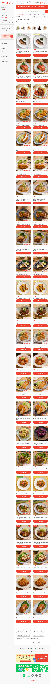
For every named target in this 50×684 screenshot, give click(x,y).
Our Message (22, 2)
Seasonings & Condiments (38, 635)
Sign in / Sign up (43, 3)
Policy (32, 651)
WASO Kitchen (23, 19)
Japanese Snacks (42, 642)
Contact (38, 650)
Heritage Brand (30, 2)
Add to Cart (23, 55)
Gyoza (34, 642)
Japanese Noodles (20, 642)
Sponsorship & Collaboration (24, 650)
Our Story (30, 648)
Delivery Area (41, 648)
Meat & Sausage (26, 631)
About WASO (12, 2)
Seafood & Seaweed (37, 631)
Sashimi (18, 631)
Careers (44, 650)
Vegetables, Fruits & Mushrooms (23, 635)
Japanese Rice (19, 638)
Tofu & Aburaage (34, 638)
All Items (18, 2)
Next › (36, 626)
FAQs (26, 2)
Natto (27, 638)
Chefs (35, 648)
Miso (28, 642)
